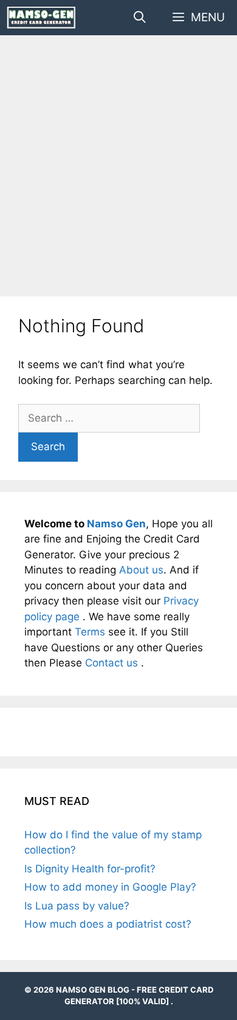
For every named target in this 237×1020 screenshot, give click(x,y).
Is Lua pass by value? (76, 906)
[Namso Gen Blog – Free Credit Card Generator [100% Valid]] (41, 17)
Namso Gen (116, 524)
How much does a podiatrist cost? (107, 924)
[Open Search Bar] (139, 17)
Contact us (113, 663)
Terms (91, 632)
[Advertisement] (118, 165)
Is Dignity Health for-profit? (90, 869)
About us (141, 570)
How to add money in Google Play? (110, 887)
